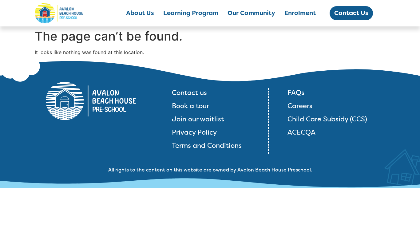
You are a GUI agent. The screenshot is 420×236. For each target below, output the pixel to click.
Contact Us (351, 13)
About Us (140, 13)
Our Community (251, 13)
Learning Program (190, 13)
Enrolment (300, 13)
